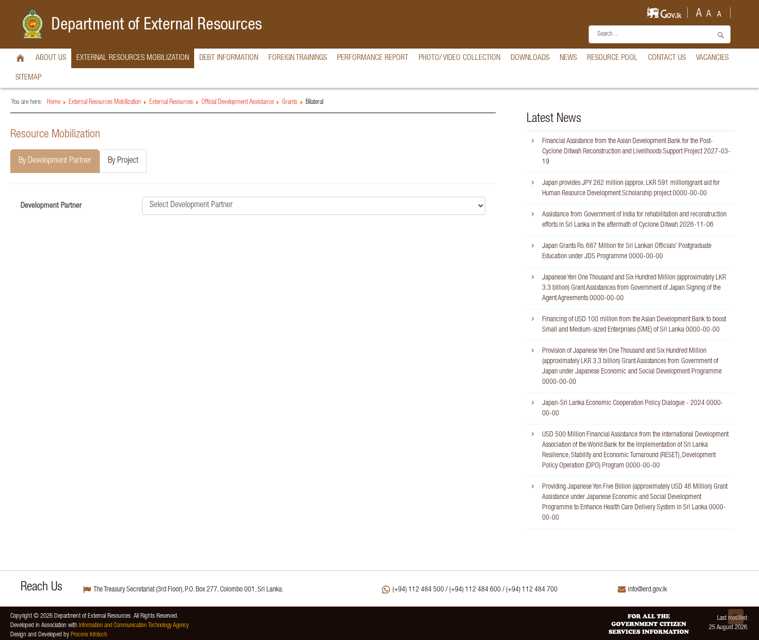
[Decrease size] (719, 11)
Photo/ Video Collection (459, 58)
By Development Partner (55, 161)
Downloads (530, 58)
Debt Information (228, 58)
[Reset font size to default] (709, 11)
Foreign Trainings (297, 58)
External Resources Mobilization (132, 58)
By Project (123, 161)
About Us (51, 58)
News (568, 58)
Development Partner (51, 206)
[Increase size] (698, 11)
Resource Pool (612, 58)
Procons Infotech (89, 635)
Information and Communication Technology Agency (133, 626)
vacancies (712, 58)
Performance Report (372, 58)
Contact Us (667, 58)
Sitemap (28, 78)
